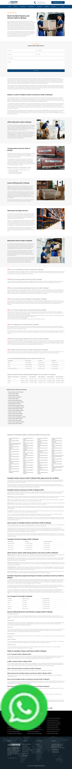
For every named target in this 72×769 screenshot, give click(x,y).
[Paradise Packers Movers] (12, 2)
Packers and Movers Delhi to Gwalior (57, 457)
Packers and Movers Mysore (53, 727)
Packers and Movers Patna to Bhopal (15, 423)
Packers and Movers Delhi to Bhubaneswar (42, 451)
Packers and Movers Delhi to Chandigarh (14, 462)
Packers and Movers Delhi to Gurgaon (14, 439)
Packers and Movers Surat (53, 731)
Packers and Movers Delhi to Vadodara (42, 473)
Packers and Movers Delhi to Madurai (57, 453)
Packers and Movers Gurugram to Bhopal (15, 405)
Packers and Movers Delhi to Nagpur (57, 451)
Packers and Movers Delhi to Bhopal (14, 460)
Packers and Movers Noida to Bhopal (15, 400)
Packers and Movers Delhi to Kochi (42, 458)
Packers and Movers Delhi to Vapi (58, 466)
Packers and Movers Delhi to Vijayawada (42, 441)
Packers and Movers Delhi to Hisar (14, 469)
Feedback (47, 6)
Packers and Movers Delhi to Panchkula (57, 462)
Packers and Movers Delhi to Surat (28, 458)
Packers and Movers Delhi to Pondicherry (42, 468)
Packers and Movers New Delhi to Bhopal (15, 392)
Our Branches (31, 6)
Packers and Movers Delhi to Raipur (42, 471)
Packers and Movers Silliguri (14, 731)
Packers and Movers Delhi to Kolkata (28, 456)
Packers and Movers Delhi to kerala (28, 451)
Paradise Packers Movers (40, 765)
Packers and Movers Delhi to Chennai (42, 439)
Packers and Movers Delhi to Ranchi (28, 461)
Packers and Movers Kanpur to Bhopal (15, 418)
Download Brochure (58, 2)
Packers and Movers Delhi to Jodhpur (28, 463)
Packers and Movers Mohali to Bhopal (15, 415)
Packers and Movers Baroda (33, 731)
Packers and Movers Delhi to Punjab (14, 455)
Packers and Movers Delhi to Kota (57, 464)
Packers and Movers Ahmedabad (15, 733)
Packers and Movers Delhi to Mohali (42, 453)
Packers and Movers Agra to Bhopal (14, 420)
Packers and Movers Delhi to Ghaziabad (14, 445)
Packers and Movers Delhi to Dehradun (42, 444)
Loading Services (25, 753)
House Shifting (25, 755)
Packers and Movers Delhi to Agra (15, 443)
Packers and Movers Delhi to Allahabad (57, 439)
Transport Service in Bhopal (13, 398)
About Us (15, 6)
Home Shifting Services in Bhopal (14, 403)
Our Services (23, 6)
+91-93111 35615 (41, 3)
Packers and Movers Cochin (53, 720)
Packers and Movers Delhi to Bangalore (28, 444)
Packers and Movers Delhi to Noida (14, 441)
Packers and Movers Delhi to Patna (14, 452)
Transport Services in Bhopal (13, 395)
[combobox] (36, 58)
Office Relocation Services (27, 749)
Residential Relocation (26, 744)
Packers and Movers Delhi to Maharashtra (57, 441)
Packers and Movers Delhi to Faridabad (14, 447)
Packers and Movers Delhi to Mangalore (42, 466)
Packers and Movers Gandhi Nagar (35, 733)
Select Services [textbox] (10, 58)
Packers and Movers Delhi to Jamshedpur (14, 472)
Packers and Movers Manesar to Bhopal (15, 408)
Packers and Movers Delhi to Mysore (14, 464)
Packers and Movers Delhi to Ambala (14, 467)
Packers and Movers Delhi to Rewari (42, 456)
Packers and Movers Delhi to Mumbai (28, 439)
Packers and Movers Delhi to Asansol (42, 446)
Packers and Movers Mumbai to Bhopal (15, 413)
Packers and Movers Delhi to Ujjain (57, 471)
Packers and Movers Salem (53, 725)
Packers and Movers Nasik (53, 733)
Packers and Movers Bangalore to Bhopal (15, 410)
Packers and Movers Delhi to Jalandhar (57, 468)
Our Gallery (39, 6)
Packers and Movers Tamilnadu (54, 729)
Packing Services (25, 751)
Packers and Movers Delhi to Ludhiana (28, 473)
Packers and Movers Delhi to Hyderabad (28, 449)
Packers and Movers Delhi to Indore (14, 457)
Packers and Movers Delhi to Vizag (42, 449)
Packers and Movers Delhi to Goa (58, 455)
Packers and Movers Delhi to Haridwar (28, 471)
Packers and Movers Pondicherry (54, 718)
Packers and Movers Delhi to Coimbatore (28, 446)
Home (10, 6)
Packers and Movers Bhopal (13, 393)
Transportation (25, 746)
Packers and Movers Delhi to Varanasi (57, 460)
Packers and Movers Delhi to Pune (28, 441)
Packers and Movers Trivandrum (54, 722)
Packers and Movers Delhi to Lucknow (57, 446)
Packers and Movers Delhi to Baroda (28, 466)
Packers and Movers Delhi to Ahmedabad (28, 453)
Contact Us (39, 751)
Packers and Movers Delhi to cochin (28, 468)
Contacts (53, 6)
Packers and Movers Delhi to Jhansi (42, 461)
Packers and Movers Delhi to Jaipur (57, 444)
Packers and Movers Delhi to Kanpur (57, 449)
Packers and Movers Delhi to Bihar (14, 450)
